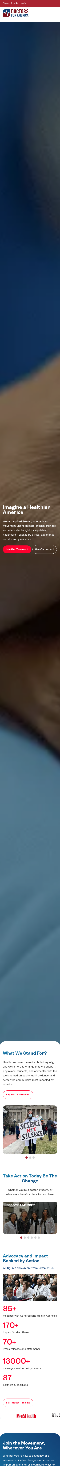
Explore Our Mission (18, 1094)
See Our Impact (44, 549)
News (5, 3)
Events (14, 3)
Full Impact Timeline (18, 1403)
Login (23, 3)
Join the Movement (17, 549)
